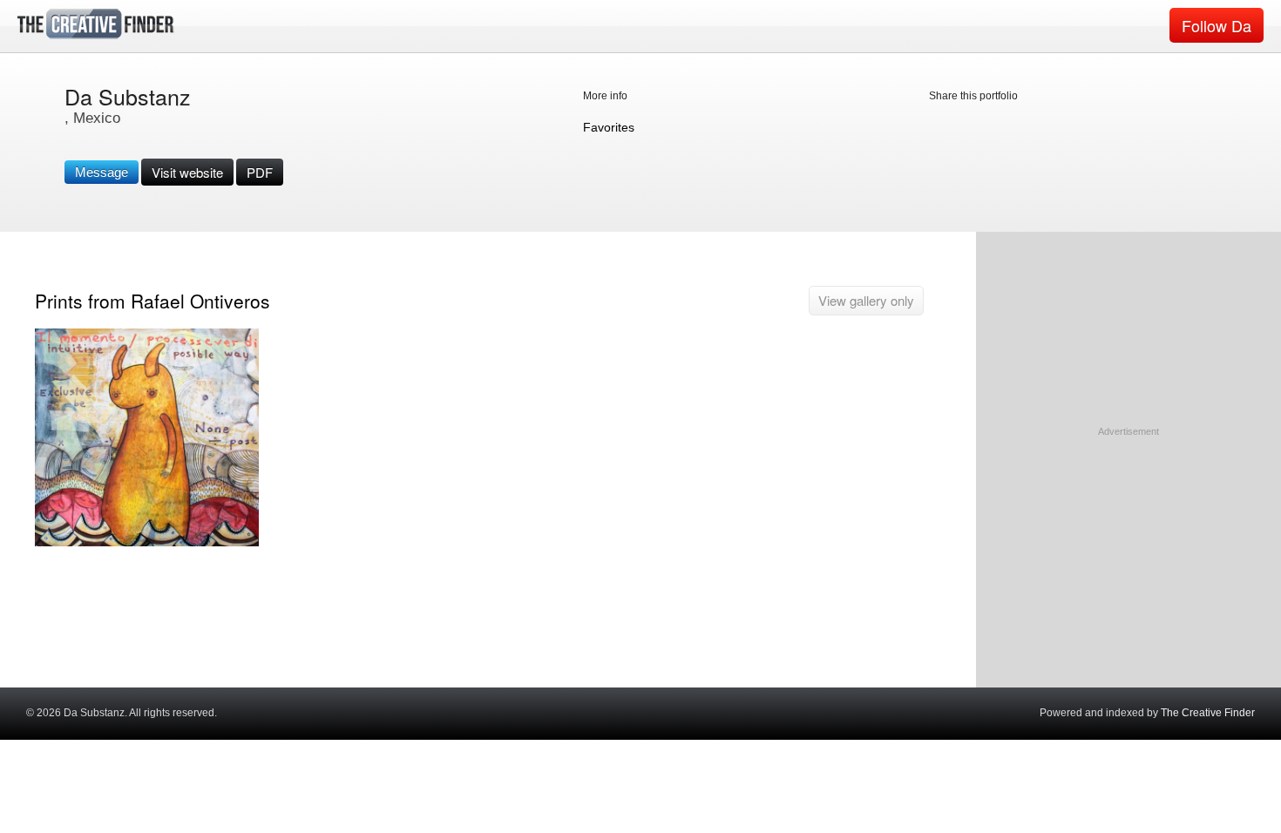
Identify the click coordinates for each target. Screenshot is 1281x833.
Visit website (187, 172)
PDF (260, 172)
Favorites (608, 127)
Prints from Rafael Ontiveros (152, 301)
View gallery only (866, 300)
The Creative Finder (1208, 713)
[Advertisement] (1128, 548)
